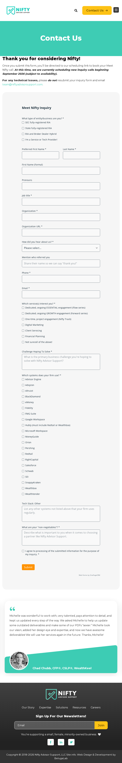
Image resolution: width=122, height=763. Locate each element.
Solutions (62, 707)
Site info (71, 754)
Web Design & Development (94, 754)
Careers (95, 707)
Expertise (45, 707)
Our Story (28, 707)
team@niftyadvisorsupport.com (22, 84)
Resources (79, 707)
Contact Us (95, 10)
